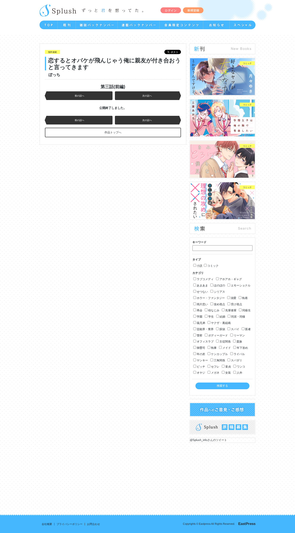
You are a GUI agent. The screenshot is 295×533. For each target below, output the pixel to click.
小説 (199, 265)
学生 (211, 316)
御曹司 (201, 347)
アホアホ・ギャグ (230, 279)
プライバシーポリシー (69, 524)
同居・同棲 (238, 316)
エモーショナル (241, 285)
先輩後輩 (230, 310)
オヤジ (201, 372)
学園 (199, 316)
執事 (214, 347)
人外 (239, 372)
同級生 (246, 310)
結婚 (222, 316)
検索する (222, 385)
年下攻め (242, 347)
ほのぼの (219, 285)
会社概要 (47, 524)
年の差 (201, 354)
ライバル (239, 354)
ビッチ (201, 366)
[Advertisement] (147, 475)
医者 (248, 329)
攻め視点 (219, 304)
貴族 (239, 341)
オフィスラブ (205, 341)
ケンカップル (219, 354)
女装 (228, 372)
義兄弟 (201, 323)
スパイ (235, 329)
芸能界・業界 (205, 329)
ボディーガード (218, 335)
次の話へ (147, 95)
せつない (202, 291)
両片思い (202, 304)
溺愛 (233, 298)
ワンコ (241, 366)
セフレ (215, 366)
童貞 (228, 366)
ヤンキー (202, 360)
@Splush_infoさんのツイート (208, 440)
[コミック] (222, 92)
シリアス (219, 291)
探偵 (222, 329)
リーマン (239, 335)
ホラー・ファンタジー (211, 298)
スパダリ (236, 360)
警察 (199, 335)
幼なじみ (213, 310)
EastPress (246, 524)
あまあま (202, 285)
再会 (199, 310)
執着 (245, 298)
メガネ (215, 372)
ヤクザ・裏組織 (221, 323)
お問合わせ (93, 524)
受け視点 (236, 304)
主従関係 (225, 341)
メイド (226, 347)
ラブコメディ (205, 279)
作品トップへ (113, 132)
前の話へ (79, 95)
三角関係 (219, 360)
